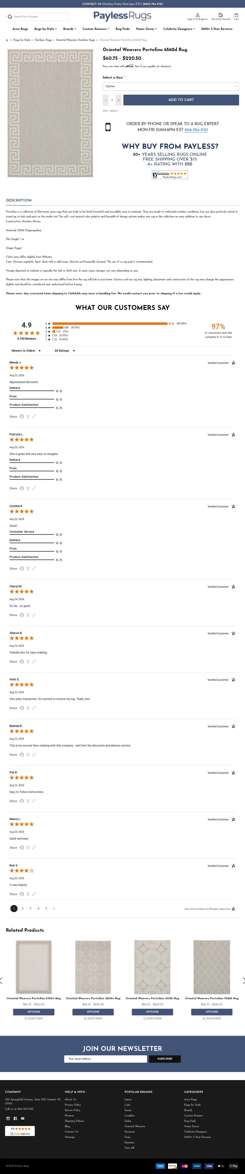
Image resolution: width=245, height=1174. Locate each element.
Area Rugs (20, 29)
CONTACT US (92, 4)
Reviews (69, 1115)
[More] (56, 29)
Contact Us (71, 1132)
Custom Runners (95, 29)
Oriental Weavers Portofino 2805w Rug (93, 998)
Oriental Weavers (134, 1126)
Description (19, 200)
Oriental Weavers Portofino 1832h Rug (152, 998)
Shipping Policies (74, 1121)
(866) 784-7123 (153, 4)
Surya (127, 1110)
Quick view (35, 1019)
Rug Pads (123, 29)
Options (33, 1012)
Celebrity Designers (177, 29)
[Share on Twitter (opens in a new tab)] (28, 416)
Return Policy (72, 1110)
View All (129, 1148)
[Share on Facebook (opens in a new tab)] (22, 417)
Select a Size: (114, 77)
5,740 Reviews (26, 338)
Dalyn (127, 1121)
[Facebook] (15, 1118)
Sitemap (70, 1137)
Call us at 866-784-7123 (19, 1109)
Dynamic (129, 1142)
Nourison (129, 1132)
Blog (67, 1126)
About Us (70, 1099)
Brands (68, 29)
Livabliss (129, 1115)
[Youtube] (23, 1118)
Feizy (127, 1137)
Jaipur (128, 1099)
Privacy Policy (73, 1105)
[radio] (122, 323)
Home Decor (145, 29)
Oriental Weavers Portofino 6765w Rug (34, 998)
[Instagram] (8, 1118)
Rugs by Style (44, 29)
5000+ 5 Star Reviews (216, 29)
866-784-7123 (196, 130)
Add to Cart (181, 100)
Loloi (127, 1105)
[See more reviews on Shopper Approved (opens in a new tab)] (34, 416)
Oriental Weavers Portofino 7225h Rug (212, 998)
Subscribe (164, 1059)
